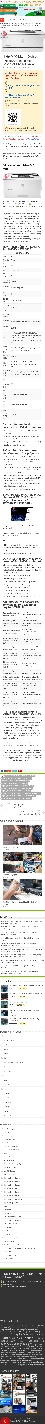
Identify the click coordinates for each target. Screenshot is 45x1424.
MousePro (7, 1053)
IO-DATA (6, 1045)
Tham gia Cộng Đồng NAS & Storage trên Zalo (21, 96)
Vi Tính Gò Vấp (9, 1259)
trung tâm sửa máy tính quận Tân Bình (21, 1362)
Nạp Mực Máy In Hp (34, 24)
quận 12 (12, 1341)
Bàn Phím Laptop (9, 1129)
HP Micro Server (9, 1040)
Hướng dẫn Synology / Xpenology (15, 1164)
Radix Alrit (7, 1085)
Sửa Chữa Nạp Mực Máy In (16, 24)
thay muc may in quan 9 (28, 745)
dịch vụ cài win (34, 533)
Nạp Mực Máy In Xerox (11, 1203)
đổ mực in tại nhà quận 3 (18, 533)
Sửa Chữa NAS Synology (12, 1220)
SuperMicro (7, 1102)
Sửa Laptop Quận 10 (10, 847)
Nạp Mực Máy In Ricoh (11, 1195)
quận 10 (39, 1338)
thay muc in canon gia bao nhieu (21, 743)
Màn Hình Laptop (9, 1174)
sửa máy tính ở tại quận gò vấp (13, 1354)
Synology (7, 1107)
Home (4, 24)
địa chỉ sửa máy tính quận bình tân (10, 1365)
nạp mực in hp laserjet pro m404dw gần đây (17, 786)
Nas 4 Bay (7, 1071)
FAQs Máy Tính (9, 1157)
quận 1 (12, 1334)
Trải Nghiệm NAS (9, 1241)
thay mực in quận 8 (34, 239)
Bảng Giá (7, 1132)
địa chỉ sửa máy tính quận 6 (34, 1363)
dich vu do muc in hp (9, 535)
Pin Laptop (7, 1210)
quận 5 (39, 1334)
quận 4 (33, 1334)
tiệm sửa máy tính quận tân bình (28, 1359)
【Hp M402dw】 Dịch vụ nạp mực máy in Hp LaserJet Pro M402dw (29, 813)
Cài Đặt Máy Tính (9, 1139)
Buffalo (6, 1036)
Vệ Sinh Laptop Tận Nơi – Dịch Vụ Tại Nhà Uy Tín (20, 1248)
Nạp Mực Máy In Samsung (13, 1199)
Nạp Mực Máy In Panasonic (13, 1192)
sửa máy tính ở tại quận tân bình (29, 1352)
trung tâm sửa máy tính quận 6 (22, 1361)
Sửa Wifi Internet (9, 1231)
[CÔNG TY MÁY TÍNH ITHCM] (22, 8)
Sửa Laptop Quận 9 (10, 875)
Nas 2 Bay (7, 1067)
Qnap (5, 1080)
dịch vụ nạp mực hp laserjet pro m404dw (16, 778)
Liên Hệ (33, 758)
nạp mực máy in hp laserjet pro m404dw (16, 791)
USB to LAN (8, 1115)
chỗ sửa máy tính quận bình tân (28, 1326)
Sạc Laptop (7, 1213)
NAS (5, 1058)
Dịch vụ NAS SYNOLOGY (12, 1150)
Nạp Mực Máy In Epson (12, 1185)
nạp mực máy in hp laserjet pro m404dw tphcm (18, 796)
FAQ (5, 1153)
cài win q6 (23, 1328)
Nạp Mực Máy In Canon (12, 1181)
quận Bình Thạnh (22, 1341)
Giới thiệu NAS (9, 1160)
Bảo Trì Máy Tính (9, 1136)
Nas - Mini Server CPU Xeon (13, 1062)
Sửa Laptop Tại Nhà (10, 1224)
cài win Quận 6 (32, 1328)
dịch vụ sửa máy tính (19, 239)
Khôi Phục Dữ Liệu (10, 1167)
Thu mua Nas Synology (11, 1238)
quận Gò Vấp (8, 1343)
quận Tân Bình (24, 1344)
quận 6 (5, 1338)
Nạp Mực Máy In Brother (12, 1178)
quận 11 (4, 1341)
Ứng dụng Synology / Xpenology (14, 1245)
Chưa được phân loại (11, 1146)
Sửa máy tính (8, 1227)
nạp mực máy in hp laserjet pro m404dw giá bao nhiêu (21, 793)
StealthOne (7, 1098)
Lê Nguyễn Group (31, 755)
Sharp (6, 1089)
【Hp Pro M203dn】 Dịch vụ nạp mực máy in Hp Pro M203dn (15, 806)
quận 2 (20, 1334)
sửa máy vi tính (30, 1354)
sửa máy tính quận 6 (15, 1348)
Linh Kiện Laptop (9, 1171)
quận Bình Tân (37, 1341)
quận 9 (31, 1338)
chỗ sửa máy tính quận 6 (9, 1326)
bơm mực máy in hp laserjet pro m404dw (20, 776)
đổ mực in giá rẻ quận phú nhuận (17, 241)
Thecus (6, 1111)
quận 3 (27, 1334)
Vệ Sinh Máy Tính (10, 1252)
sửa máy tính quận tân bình (29, 1350)
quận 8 (22, 1338)
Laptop (6, 1049)
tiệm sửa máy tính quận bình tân (22, 1356)
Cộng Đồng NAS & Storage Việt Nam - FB (24, 87)
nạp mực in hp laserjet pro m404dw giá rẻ (17, 788)
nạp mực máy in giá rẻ (16, 755)
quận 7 (14, 1338)
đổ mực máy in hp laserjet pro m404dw (16, 781)
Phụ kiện (6, 1076)
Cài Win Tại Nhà (9, 1143)
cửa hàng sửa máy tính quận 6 (28, 1330)
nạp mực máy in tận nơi (16, 153)
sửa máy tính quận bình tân (30, 1348)
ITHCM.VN (26, 1419)
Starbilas (6, 1093)
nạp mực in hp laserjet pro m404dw (14, 783)
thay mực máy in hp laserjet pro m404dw (16, 798)
